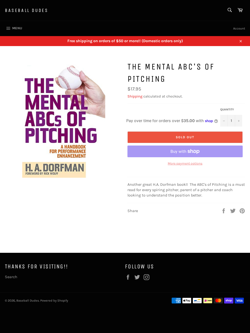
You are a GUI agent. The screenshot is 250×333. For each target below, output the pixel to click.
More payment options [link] (185, 163)
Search (11, 276)
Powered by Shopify (54, 300)
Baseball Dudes (26, 10)
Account (239, 28)
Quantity (227, 109)
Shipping (134, 96)
